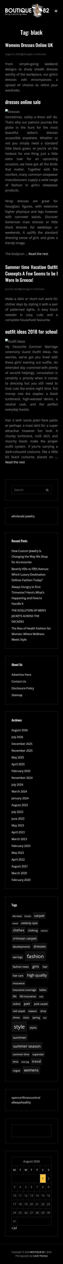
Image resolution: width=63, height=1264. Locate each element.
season (32, 1011)
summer (19, 1037)
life (14, 996)
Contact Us (19, 681)
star (45, 1018)
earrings (18, 957)
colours (44, 930)
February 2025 (21, 771)
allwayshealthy (21, 1102)
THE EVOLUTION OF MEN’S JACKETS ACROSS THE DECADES (29, 616)
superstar (38, 1054)
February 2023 (21, 846)
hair (45, 966)
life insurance (28, 996)
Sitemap (17, 695)
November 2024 (22, 778)
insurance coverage (24, 990)
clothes (18, 930)
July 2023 (17, 812)
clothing (33, 930)
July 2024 (17, 785)
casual (15, 923)
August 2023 (20, 805)
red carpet (19, 1011)
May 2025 (18, 757)
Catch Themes (40, 1255)
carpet (39, 915)
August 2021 (20, 866)
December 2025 (22, 744)
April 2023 (18, 832)
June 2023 (18, 819)
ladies (42, 990)
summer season (27, 1046)
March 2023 (19, 839)
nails (41, 996)
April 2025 (18, 764)
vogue (16, 1070)
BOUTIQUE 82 (37, 1252)
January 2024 (20, 798)
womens (31, 1070)
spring (36, 1017)
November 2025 (22, 751)
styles (33, 1027)
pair (27, 1003)
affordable (17, 916)
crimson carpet (25, 938)
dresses (40, 946)
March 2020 (19, 873)
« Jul (14, 1228)
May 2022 (18, 853)
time (15, 1061)
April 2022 (18, 859)
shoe (43, 1011)
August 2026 (20, 730)
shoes (16, 1017)
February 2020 (21, 880)
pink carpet (41, 1004)
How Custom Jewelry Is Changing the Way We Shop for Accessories (30, 556)
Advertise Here (21, 675)
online (16, 1004)
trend (36, 1061)
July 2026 (17, 737)
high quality (37, 975)
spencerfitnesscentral (26, 1098)
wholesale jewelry (23, 516)
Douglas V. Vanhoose (35, 54)
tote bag (25, 1062)
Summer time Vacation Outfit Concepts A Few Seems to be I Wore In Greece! (31, 273)
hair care (18, 975)
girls (35, 966)
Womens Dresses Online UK (29, 45)
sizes (26, 1017)
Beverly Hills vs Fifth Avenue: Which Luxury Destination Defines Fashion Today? (30, 574)
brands (27, 916)
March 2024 (19, 791)
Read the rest (38, 254)
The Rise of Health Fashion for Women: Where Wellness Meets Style (31, 634)
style (19, 1026)
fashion (35, 956)
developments (21, 946)
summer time (21, 1054)
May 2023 (18, 825)
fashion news (21, 966)
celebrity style (29, 923)
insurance (18, 983)
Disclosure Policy (23, 688)
